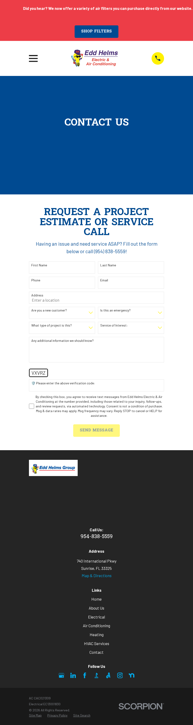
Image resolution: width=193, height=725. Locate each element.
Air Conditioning (96, 625)
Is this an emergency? (115, 310)
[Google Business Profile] (61, 675)
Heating (97, 634)
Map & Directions (97, 575)
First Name (39, 265)
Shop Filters (96, 31)
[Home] (94, 58)
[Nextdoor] (131, 675)
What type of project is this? (51, 325)
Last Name (108, 265)
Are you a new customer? (49, 310)
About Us (96, 608)
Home (96, 599)
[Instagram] (120, 675)
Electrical (96, 617)
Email (104, 280)
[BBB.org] (96, 675)
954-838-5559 (96, 537)
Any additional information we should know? (62, 341)
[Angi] (108, 675)
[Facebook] (85, 675)
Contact (96, 652)
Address (37, 295)
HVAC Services (96, 643)
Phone (35, 280)
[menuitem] (35, 715)
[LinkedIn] (73, 675)
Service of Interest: (114, 325)
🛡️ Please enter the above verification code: (63, 383)
